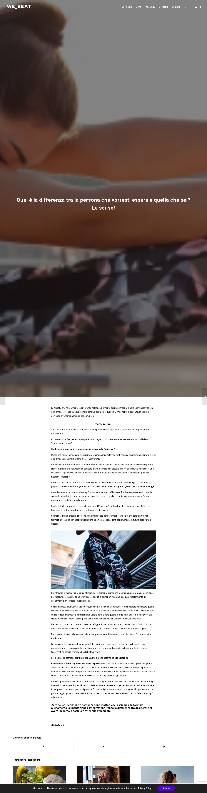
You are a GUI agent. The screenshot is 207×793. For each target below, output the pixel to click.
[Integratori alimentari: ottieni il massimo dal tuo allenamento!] (204, 396)
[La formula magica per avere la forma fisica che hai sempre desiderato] (2, 396)
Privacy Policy (144, 788)
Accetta (166, 788)
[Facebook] (200, 6)
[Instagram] (196, 6)
